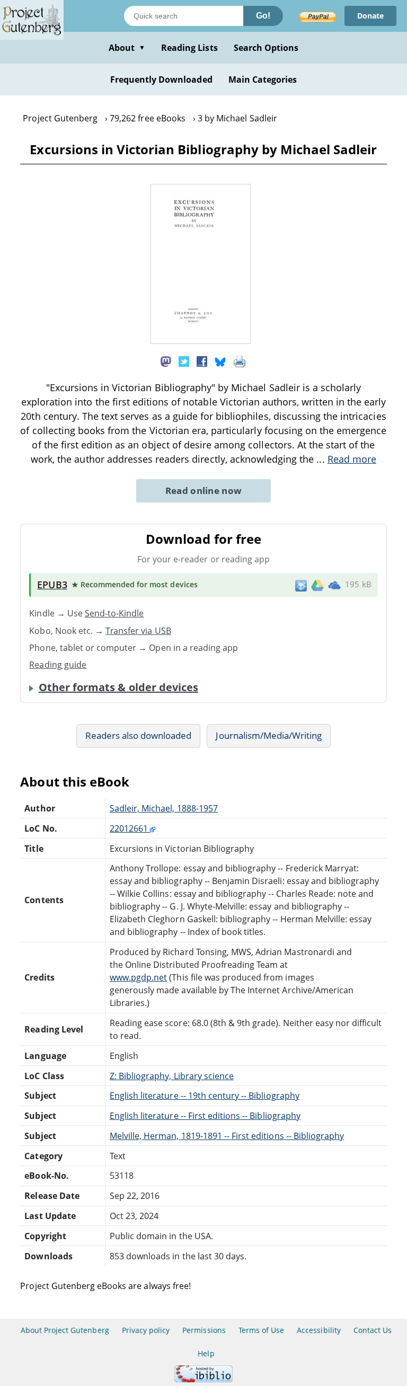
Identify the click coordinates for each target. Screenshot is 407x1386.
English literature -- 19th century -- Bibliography (204, 1095)
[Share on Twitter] (184, 360)
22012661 (130, 828)
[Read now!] (201, 341)
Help (206, 1353)
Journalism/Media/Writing (269, 735)
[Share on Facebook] (202, 360)
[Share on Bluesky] (220, 360)
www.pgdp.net (138, 977)
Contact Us (372, 1330)
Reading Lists (189, 48)
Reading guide (57, 664)
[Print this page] (239, 360)
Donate (370, 16)
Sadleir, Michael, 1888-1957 (164, 808)
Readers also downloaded (138, 735)
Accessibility (319, 1330)
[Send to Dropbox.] (301, 585)
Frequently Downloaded (161, 79)
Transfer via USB (138, 631)
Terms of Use (261, 1330)
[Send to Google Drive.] (317, 584)
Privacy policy (146, 1330)
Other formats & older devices (118, 687)
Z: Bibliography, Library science (172, 1076)
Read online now (203, 490)
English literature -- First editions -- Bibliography (205, 1116)
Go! (263, 15)
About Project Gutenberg (65, 1330)
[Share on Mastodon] (166, 360)
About (127, 48)
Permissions (203, 1330)
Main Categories (262, 79)
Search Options (266, 48)
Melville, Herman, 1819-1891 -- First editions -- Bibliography (227, 1136)
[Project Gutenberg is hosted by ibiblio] (203, 1379)
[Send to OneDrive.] (334, 585)
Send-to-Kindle (114, 613)
